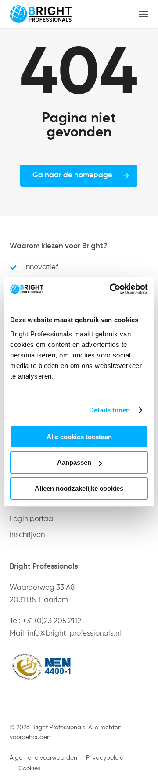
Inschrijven (27, 535)
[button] (143, 14)
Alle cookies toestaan (79, 437)
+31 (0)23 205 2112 (51, 621)
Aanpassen (74, 462)
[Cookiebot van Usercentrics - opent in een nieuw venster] (111, 289)
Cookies (29, 768)
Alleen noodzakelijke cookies (79, 488)
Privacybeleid (105, 758)
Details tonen (109, 410)
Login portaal (32, 519)
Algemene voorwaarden (43, 758)
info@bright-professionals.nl (74, 633)
